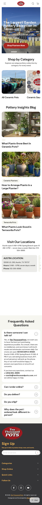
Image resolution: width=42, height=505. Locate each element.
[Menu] (5, 4)
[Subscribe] (37, 453)
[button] (32, 4)
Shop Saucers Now (17, 45)
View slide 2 (21, 50)
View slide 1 (14, 50)
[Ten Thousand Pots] (12, 439)
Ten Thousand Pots (17, 495)
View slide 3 (28, 50)
